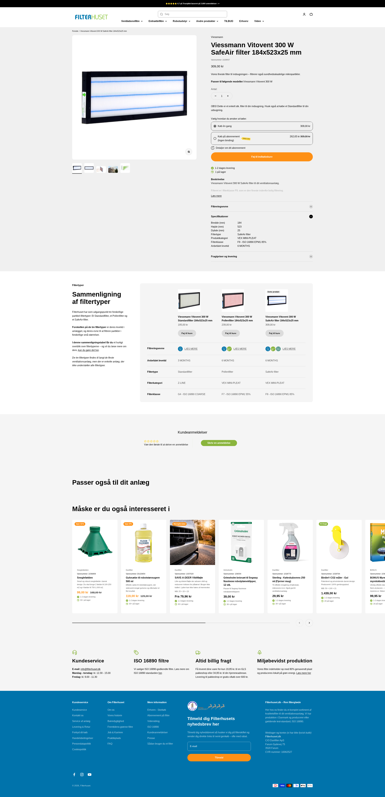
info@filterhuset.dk (90, 669)
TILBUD (228, 21)
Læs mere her (303, 673)
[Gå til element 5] (125, 168)
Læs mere (216, 196)
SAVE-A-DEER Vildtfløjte (189, 577)
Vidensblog (153, 721)
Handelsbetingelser (82, 738)
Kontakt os (77, 715)
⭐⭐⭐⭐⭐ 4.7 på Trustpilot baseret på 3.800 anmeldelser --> (192, 4)
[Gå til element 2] (89, 168)
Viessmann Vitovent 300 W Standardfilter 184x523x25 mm (195, 318)
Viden (257, 21)
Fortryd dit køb (80, 732)
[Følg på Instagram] (82, 774)
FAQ (110, 743)
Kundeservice (79, 710)
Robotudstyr (180, 21)
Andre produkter (205, 21)
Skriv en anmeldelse (218, 443)
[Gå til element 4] (113, 170)
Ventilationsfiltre (130, 21)
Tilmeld (219, 757)
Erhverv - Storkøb (156, 710)
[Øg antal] (227, 96)
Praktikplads (114, 738)
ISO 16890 (153, 727)
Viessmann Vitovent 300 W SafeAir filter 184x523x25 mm (103, 31)
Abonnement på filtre (158, 715)
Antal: (214, 89)
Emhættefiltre (156, 21)
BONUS (373, 570)
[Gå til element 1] (77, 168)
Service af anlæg (81, 721)
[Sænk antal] (215, 96)
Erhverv (243, 21)
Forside (75, 31)
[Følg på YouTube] (90, 774)
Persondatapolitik (81, 743)
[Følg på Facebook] (74, 774)
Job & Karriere (115, 732)
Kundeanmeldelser (157, 732)
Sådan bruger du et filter (160, 743)
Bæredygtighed (116, 721)
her (160, 673)
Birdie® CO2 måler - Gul (334, 577)
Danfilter (129, 570)
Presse (151, 738)
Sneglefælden (83, 570)
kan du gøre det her (88, 350)
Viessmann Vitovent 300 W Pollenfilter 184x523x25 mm (237, 318)
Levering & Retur (81, 727)
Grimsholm (227, 570)
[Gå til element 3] (101, 170)
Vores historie (115, 715)
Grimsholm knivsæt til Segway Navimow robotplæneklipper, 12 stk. (240, 581)
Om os (111, 710)
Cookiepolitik (79, 749)
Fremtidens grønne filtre (120, 727)
